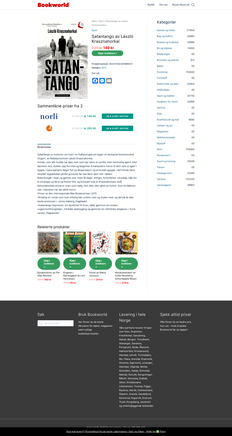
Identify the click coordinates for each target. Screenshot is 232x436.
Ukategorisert (164, 173)
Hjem (94, 21)
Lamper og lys (165, 125)
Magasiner (163, 131)
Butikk (151, 4)
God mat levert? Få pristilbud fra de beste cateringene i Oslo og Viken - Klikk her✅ (113, 431)
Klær (159, 113)
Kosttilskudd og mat (168, 119)
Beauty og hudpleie (167, 42)
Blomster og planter (168, 60)
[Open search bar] (193, 4)
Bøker (160, 65)
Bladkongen (163, 54)
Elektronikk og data (167, 83)
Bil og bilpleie (164, 48)
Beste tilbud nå (180, 4)
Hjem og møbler (166, 95)
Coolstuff (162, 77)
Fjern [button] (163, 431)
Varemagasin (164, 185)
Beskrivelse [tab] (44, 147)
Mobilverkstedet (166, 137)
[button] (82, 24)
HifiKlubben (163, 89)
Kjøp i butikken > (107, 53)
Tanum (160, 167)
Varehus (161, 179)
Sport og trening (166, 161)
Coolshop (162, 71)
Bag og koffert (165, 36)
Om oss (163, 4)
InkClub (161, 107)
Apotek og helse (166, 30)
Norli (101, 21)
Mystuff (161, 143)
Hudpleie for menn (167, 101)
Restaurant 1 (164, 155)
